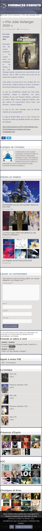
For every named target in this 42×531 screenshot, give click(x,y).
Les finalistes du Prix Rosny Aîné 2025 (17, 261)
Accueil (4, 15)
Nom (5, 303)
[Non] (39, 521)
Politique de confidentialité (24, 527)
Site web (5, 318)
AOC (3, 363)
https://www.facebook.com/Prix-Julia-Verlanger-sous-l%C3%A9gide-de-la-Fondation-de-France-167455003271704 (20, 129)
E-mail (5, 311)
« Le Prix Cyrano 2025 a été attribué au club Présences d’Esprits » (19, 234)
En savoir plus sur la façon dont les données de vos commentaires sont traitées (19, 334)
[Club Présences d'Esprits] (21, 5)
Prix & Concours (14, 15)
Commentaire (8, 283)
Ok (12, 527)
